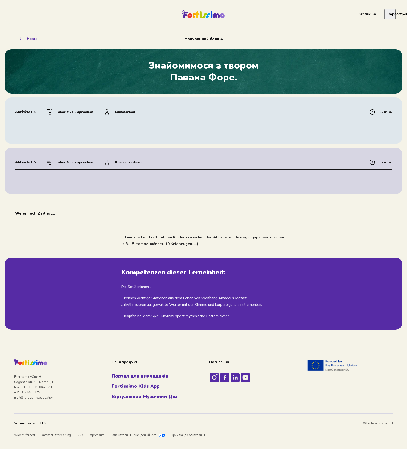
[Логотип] (203, 14)
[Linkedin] (235, 377)
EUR (43, 423)
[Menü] (19, 14)
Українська (22, 423)
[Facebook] (225, 377)
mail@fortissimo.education (34, 397)
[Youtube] (245, 377)
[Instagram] (214, 377)
